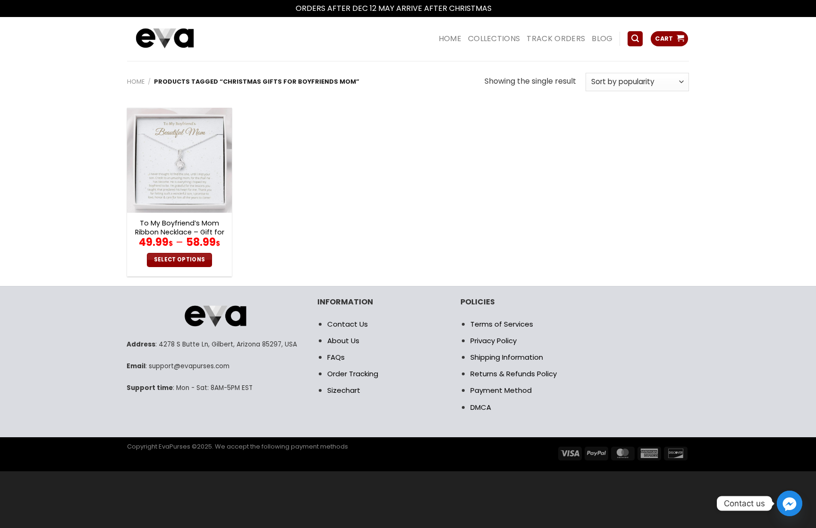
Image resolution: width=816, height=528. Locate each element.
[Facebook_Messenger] (789, 503)
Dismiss (507, 8)
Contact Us (347, 324)
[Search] (635, 39)
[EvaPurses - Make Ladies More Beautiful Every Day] (188, 39)
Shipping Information (506, 357)
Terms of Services (501, 324)
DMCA (480, 407)
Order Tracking (352, 374)
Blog (602, 38)
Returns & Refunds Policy (513, 374)
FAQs (336, 357)
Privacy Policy (493, 341)
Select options (179, 259)
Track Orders (556, 38)
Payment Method (501, 390)
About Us (343, 341)
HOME (450, 38)
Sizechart (343, 390)
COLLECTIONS (494, 38)
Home (135, 82)
